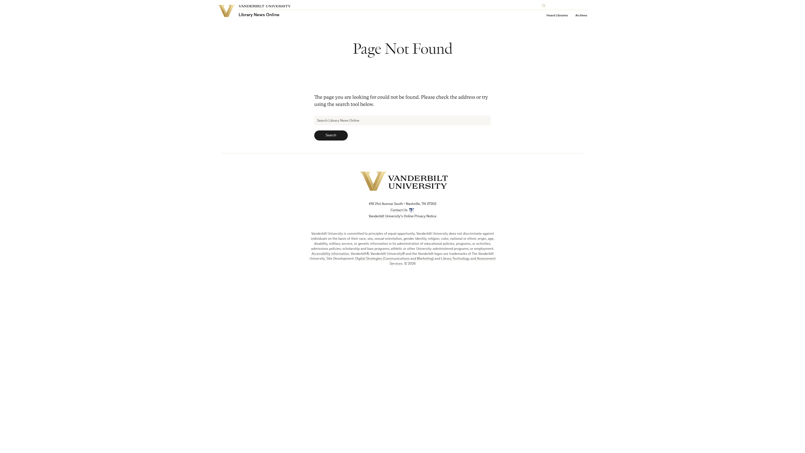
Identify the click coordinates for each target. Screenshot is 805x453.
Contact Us (399, 210)
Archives (581, 15)
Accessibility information (330, 254)
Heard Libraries (557, 15)
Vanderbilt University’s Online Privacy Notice (402, 216)
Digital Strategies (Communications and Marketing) (394, 259)
